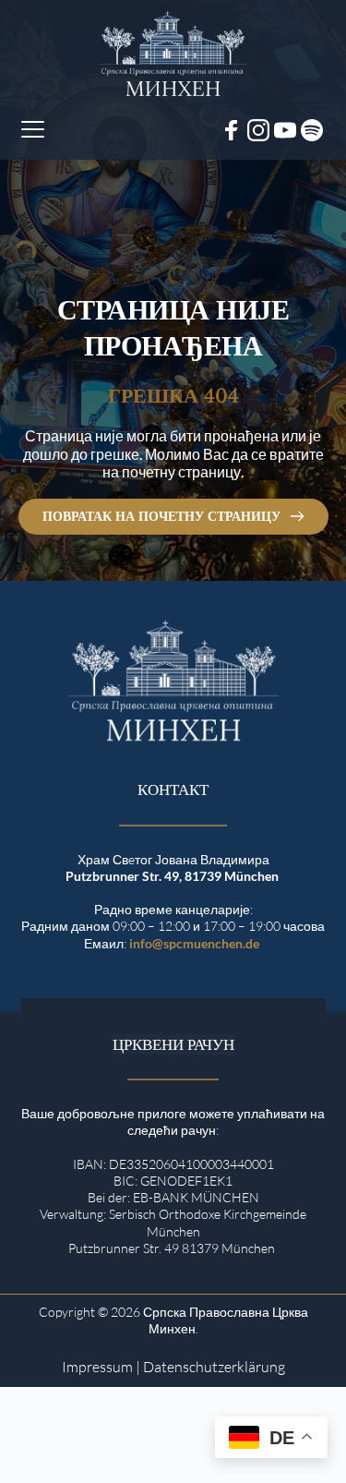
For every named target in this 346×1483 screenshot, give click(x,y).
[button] (32, 128)
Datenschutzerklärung (214, 1366)
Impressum (97, 1366)
